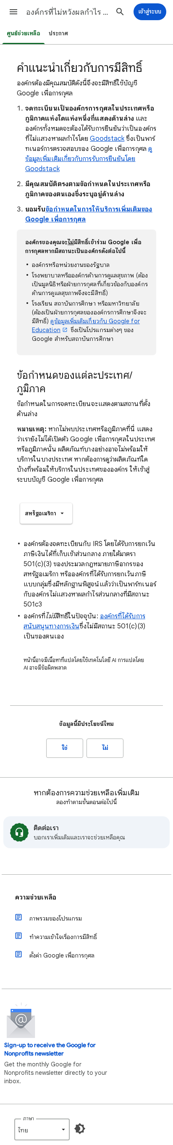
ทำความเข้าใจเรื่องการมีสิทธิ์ (63, 937)
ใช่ (65, 748)
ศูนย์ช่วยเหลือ (23, 33)
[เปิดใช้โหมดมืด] (80, 1129)
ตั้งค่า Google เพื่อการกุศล (61, 955)
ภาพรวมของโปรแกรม (55, 918)
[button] (13, 12)
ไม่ (105, 748)
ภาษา (28, 1118)
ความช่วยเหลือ (35, 897)
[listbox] (46, 513)
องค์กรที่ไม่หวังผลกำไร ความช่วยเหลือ (68, 12)
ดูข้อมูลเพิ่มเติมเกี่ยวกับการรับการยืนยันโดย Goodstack (88, 159)
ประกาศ (58, 33)
